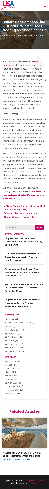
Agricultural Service (14, 330)
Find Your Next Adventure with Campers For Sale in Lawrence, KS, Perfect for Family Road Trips (24, 287)
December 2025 (12, 386)
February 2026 (11, 379)
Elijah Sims (11, 35)
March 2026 (10, 375)
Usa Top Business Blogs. (34, 480)
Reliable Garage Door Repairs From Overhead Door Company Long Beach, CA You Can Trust (23, 272)
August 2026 (10, 361)
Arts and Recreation (14, 347)
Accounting (10, 319)
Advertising (10, 326)
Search (39, 227)
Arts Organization (13, 351)
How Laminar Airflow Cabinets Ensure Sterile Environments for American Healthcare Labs (23, 257)
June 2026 (10, 368)
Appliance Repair (12, 344)
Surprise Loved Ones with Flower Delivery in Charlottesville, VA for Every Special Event (23, 241)
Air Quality (9, 340)
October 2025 (11, 393)
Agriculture (10, 333)
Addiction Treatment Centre (18, 322)
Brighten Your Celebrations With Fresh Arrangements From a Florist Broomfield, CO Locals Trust (23, 303)
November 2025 (12, 390)
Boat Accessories (37, 35)
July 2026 (9, 365)
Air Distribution (11, 337)
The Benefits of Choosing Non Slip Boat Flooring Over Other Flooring (21, 454)
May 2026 (9, 372)
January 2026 (11, 383)
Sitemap (34, 483)
